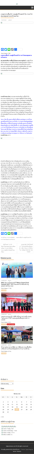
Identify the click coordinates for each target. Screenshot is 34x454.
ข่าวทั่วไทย (3, 237)
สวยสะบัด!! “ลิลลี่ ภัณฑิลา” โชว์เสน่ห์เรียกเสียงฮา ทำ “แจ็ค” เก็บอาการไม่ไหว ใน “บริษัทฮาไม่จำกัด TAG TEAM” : (26, 248)
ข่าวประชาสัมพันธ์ (10, 237)
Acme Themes (17, 451)
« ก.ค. (2, 417)
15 (31, 404)
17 (8, 407)
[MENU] (32, 7)
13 (21, 404)
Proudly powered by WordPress (10, 449)
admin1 (10, 20)
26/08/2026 (4, 280)
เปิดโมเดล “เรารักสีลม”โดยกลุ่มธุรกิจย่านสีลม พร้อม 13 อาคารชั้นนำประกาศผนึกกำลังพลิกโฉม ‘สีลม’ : (8, 248)
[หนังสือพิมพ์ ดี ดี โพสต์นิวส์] (2, 8)
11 (12, 404)
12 (17, 404)
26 (17, 409)
